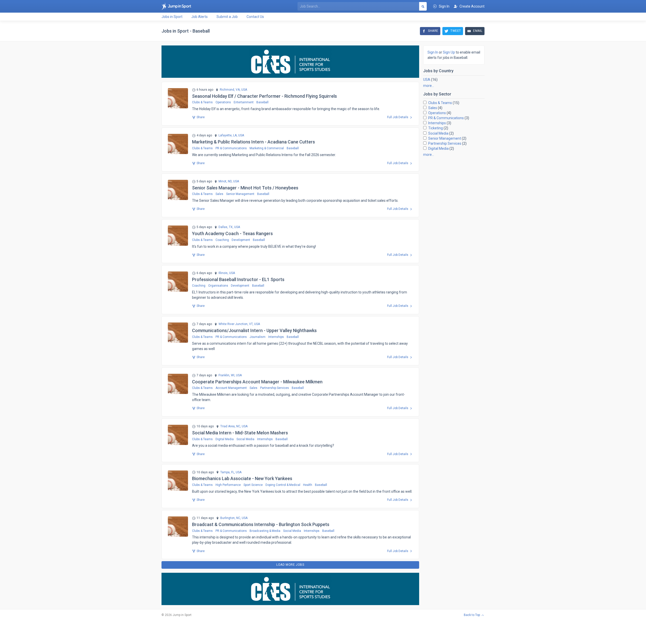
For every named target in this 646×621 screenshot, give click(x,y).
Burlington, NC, (230, 518)
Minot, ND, (225, 181)
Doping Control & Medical (282, 485)
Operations (223, 102)
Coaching (222, 240)
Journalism (257, 337)
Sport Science (253, 485)
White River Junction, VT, (236, 324)
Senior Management (240, 194)
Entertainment (244, 102)
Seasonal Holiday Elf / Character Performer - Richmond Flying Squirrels (264, 96)
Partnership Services (274, 388)
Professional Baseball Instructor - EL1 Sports (238, 279)
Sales (219, 194)
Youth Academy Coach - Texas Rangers (232, 233)
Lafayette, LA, (228, 135)
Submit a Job (227, 17)
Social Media (245, 439)
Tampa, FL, (227, 472)
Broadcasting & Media (265, 531)
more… (428, 86)
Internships (276, 337)
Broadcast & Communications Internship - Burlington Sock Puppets (260, 524)
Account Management (231, 388)
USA (426, 80)
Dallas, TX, (226, 227)
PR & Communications (231, 148)
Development (241, 240)
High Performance (228, 485)
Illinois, (223, 273)
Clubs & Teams (202, 102)
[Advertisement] (453, 236)
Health (307, 485)
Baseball (262, 102)
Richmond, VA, (230, 89)
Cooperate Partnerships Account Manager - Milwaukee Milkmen (257, 381)
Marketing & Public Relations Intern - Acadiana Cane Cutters (253, 141)
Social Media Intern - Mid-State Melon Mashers (240, 432)
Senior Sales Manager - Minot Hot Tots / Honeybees (245, 187)
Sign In (432, 52)
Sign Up (449, 52)
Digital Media (225, 439)
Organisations (218, 285)
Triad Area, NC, (230, 426)
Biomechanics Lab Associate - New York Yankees (242, 478)
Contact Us (255, 17)
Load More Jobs (290, 564)
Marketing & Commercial (267, 148)
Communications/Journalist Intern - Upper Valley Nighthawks (254, 330)
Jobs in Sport (172, 17)
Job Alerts (199, 17)
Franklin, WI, (227, 375)
